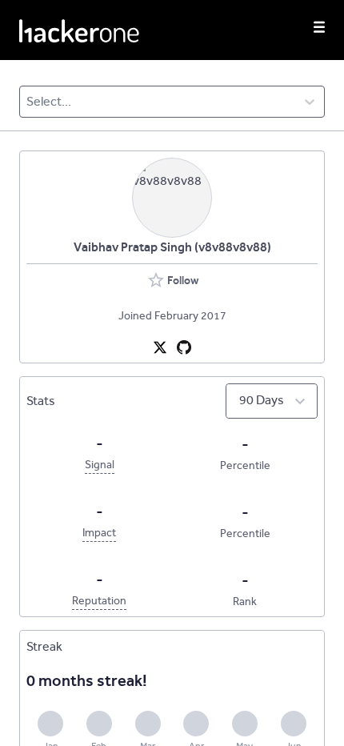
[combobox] (27, 101)
